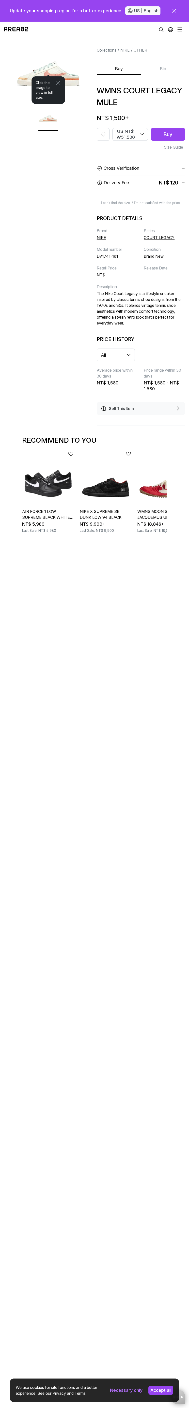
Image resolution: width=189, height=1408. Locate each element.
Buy (119, 68)
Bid (163, 68)
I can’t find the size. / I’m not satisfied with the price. (141, 203)
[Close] (58, 83)
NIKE (125, 50)
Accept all (160, 1390)
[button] (170, 29)
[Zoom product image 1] (48, 70)
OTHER (140, 50)
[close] (174, 11)
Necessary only (126, 1390)
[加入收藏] (103, 134)
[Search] (161, 29)
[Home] (16, 29)
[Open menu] (180, 29)
